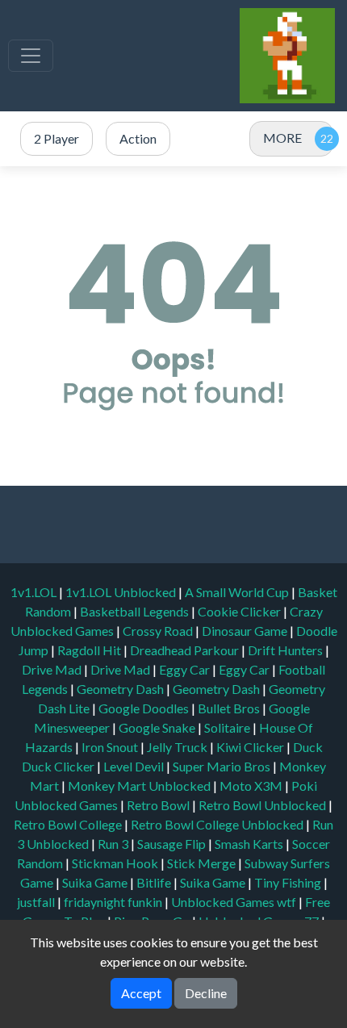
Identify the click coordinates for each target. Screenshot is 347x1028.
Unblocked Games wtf (235, 901)
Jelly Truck (178, 746)
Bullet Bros (230, 708)
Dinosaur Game (246, 630)
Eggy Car (185, 669)
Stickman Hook (116, 863)
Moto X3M (252, 785)
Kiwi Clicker (251, 746)
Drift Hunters (286, 650)
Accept (141, 993)
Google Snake (158, 727)
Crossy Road (159, 630)
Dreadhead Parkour (185, 650)
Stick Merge (202, 863)
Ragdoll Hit (90, 650)
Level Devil (134, 766)
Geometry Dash (121, 688)
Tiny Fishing (289, 882)
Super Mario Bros (223, 766)
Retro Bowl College (69, 824)
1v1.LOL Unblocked (121, 592)
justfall (37, 901)
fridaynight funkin (114, 901)
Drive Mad (53, 669)
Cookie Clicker (240, 611)
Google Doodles (144, 708)
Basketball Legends (135, 611)
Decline (206, 993)
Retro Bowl (159, 805)
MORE (282, 137)
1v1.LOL (34, 592)
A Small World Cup (238, 592)
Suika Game (96, 882)
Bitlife (155, 882)
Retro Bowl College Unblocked (218, 824)
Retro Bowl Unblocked (263, 805)
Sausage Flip (172, 843)
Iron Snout (111, 746)
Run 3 (114, 843)
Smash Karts (250, 843)
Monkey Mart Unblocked (140, 785)
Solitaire (228, 727)
